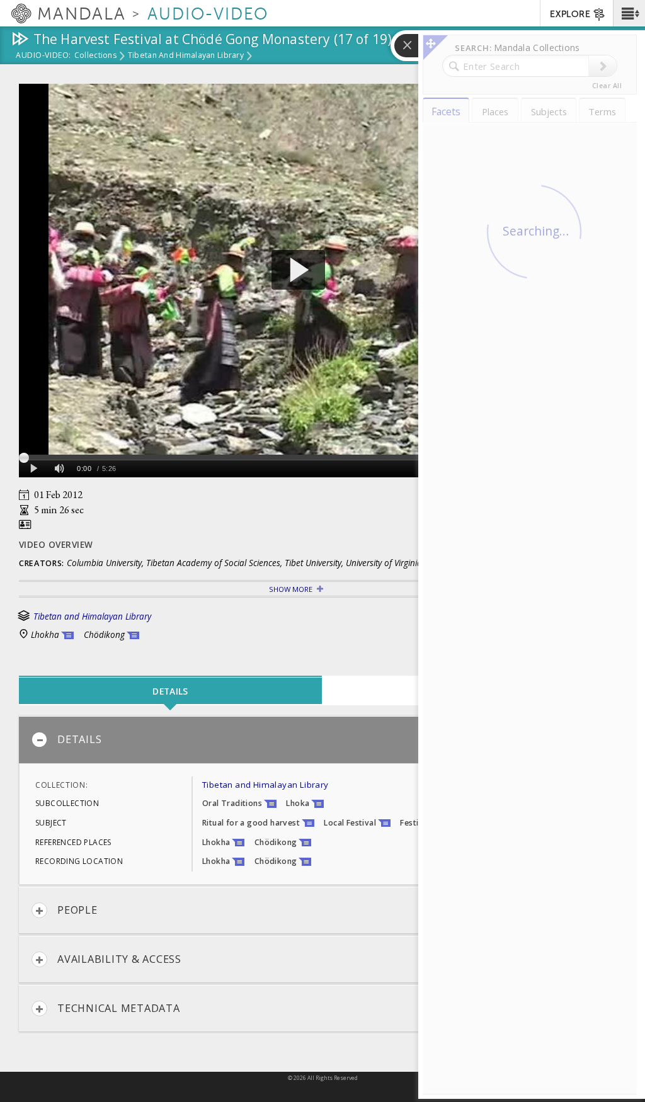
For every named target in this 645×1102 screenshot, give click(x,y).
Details (79, 739)
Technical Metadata (118, 1008)
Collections (95, 56)
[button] (629, 13)
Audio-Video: (43, 56)
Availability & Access (119, 959)
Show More (290, 589)
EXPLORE (570, 14)
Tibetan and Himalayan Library (186, 56)
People (77, 910)
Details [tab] (170, 691)
